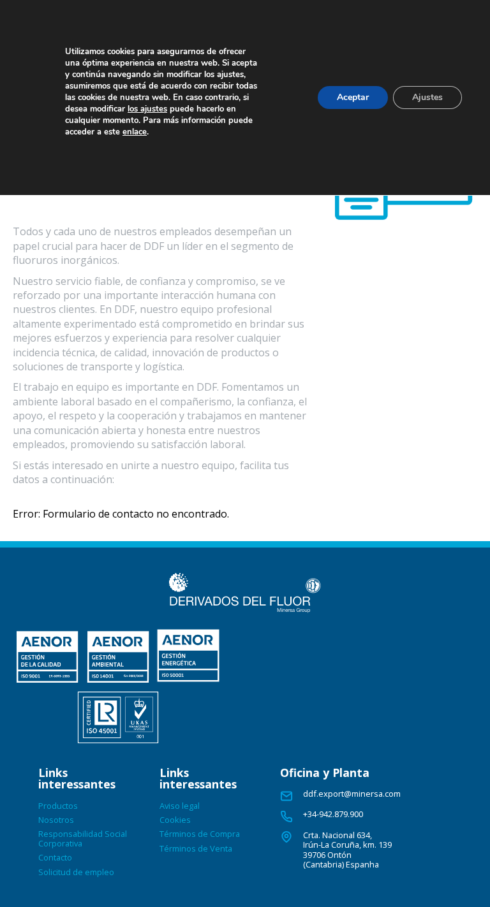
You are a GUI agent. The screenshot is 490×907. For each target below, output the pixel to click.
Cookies (175, 819)
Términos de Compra (200, 833)
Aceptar (353, 97)
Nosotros (56, 819)
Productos (58, 805)
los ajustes (147, 109)
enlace (134, 132)
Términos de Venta (196, 848)
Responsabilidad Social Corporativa (82, 838)
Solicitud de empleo (76, 872)
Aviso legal (180, 805)
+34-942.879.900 (333, 814)
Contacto (55, 857)
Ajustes (427, 97)
